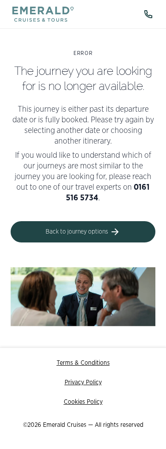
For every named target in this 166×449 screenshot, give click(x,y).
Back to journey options (77, 232)
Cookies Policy (83, 402)
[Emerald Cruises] (43, 14)
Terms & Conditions (83, 363)
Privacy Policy (83, 382)
